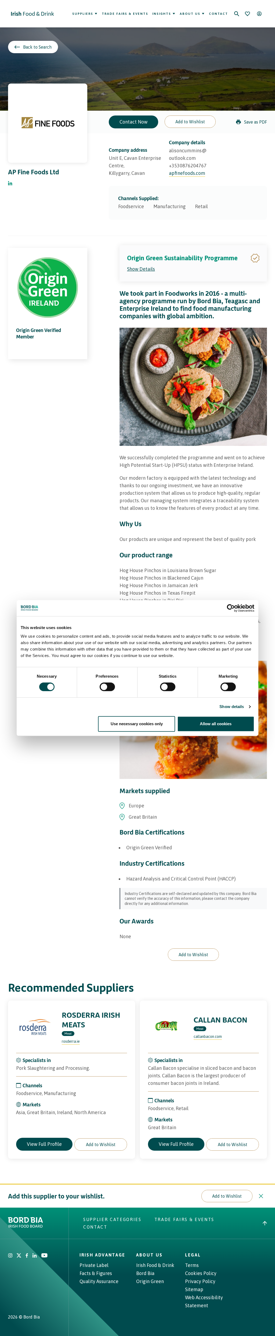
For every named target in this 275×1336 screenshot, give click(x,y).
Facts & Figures (95, 1273)
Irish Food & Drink (155, 1265)
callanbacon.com (208, 1036)
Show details (231, 706)
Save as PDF (255, 122)
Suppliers (82, 14)
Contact (218, 14)
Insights (161, 14)
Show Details (141, 269)
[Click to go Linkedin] (10, 183)
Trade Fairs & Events (125, 14)
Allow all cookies (215, 723)
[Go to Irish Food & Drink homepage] (32, 14)
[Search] (236, 13)
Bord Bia (145, 1273)
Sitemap (194, 1289)
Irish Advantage (102, 1254)
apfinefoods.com (187, 173)
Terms (192, 1265)
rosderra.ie (71, 1041)
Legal (193, 1254)
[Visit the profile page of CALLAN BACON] (167, 1027)
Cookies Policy (200, 1273)
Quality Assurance (98, 1281)
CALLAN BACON (220, 1019)
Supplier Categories (112, 1219)
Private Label (93, 1265)
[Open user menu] (259, 13)
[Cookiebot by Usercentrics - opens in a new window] (230, 608)
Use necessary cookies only (137, 723)
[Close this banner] (261, 1196)
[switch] (107, 687)
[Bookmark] (247, 13)
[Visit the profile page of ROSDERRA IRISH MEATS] (35, 1027)
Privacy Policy (200, 1281)
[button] (190, 121)
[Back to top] (265, 1223)
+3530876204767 (188, 165)
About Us (190, 14)
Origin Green (150, 1281)
